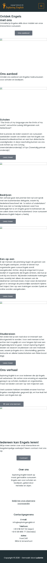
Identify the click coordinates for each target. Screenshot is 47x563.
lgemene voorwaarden (26, 502)
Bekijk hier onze (19, 501)
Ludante (39, 558)
